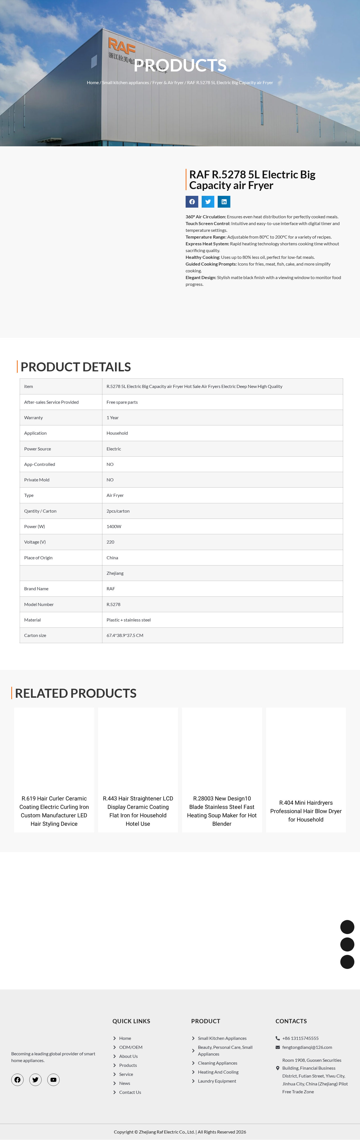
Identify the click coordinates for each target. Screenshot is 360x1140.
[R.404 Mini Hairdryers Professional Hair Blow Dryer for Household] (306, 749)
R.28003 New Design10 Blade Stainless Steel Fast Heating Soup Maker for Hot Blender (222, 811)
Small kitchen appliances (125, 82)
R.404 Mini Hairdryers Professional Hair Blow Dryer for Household (306, 811)
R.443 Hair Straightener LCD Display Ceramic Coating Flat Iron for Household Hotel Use (138, 811)
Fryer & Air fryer (168, 82)
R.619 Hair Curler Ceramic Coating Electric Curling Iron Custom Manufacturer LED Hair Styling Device (54, 811)
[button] (192, 202)
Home (93, 82)
